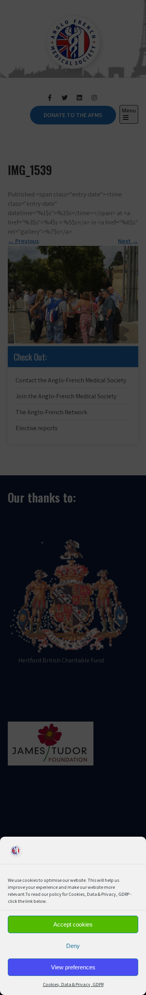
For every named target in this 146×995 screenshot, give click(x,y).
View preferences (73, 967)
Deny (73, 945)
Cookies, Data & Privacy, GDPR (73, 984)
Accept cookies (73, 924)
